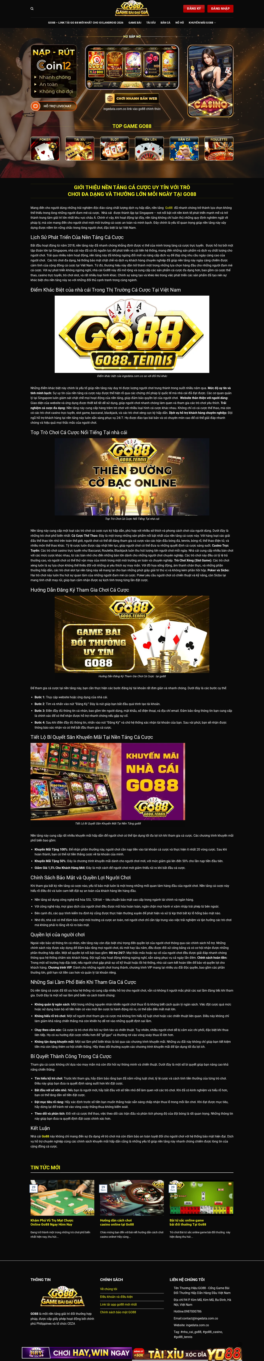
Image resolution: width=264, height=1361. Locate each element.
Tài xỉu (151, 22)
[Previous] (30, 1214)
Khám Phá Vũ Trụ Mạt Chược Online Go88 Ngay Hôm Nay (52, 1223)
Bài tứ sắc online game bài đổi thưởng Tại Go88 (188, 1223)
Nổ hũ (179, 22)
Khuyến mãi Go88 (201, 22)
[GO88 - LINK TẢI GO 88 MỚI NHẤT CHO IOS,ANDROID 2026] (132, 8)
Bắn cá (165, 22)
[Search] (32, 8)
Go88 (168, 208)
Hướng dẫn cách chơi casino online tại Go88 (117, 1223)
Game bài (135, 22)
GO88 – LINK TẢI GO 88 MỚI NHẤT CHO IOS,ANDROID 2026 (85, 22)
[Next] (234, 1214)
